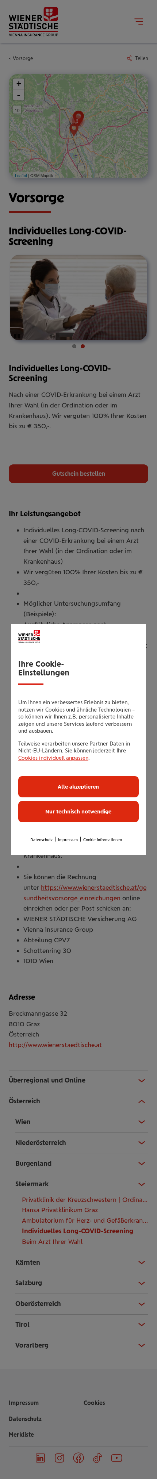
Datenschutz (41, 840)
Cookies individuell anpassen (53, 758)
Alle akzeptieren (78, 786)
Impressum (68, 840)
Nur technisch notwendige (78, 811)
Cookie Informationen (102, 840)
